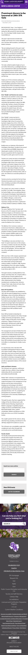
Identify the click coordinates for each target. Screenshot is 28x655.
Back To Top (14, 651)
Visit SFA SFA (14, 633)
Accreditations (14, 599)
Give (14, 586)
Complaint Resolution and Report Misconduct (11, 618)
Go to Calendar (14, 492)
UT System (25, 618)
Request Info (14, 578)
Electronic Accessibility (6, 614)
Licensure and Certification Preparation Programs (14, 603)
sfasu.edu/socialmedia (14, 643)
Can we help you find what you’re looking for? (14, 517)
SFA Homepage (14, 575)
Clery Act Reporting (21, 625)
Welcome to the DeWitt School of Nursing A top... (14, 632)
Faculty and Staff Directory (14, 594)
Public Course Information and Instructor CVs (14, 590)
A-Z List (14, 607)
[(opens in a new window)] (10, 637)
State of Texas (9, 621)
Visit (14, 581)
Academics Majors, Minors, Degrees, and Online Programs (14, 634)
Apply (14, 584)
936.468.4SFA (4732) (14, 565)
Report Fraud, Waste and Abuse (8, 625)
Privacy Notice (15, 628)
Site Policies (23, 628)
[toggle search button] (2, 2)
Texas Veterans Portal (20, 623)
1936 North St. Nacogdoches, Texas (14, 571)
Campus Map (14, 597)
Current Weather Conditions (14, 609)
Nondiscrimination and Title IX (19, 614)
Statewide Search (17, 621)
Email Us (14, 568)
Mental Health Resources (7, 616)
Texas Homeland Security (8, 623)
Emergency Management (20, 616)
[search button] (24, 524)
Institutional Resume (7, 628)
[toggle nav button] (26, 2)
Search (14, 474)
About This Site (14, 646)
